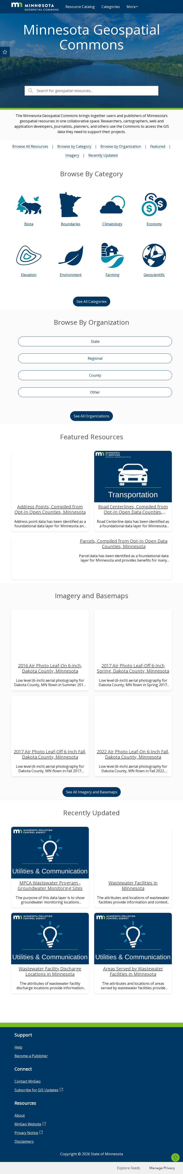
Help (18, 1047)
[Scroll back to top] (175, 1157)
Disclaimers (24, 1141)
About (20, 1115)
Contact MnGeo (28, 1081)
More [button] (131, 6)
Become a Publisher (31, 1055)
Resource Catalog (80, 6)
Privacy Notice (26, 1132)
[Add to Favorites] (5, 52)
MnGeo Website (28, 1124)
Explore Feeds (128, 1168)
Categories (111, 6)
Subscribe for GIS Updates (36, 1090)
